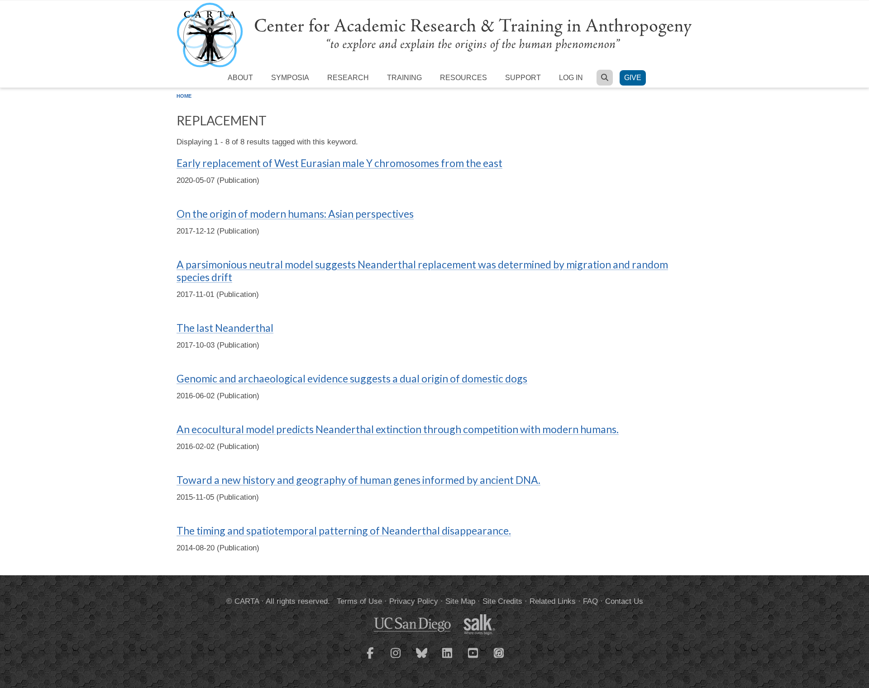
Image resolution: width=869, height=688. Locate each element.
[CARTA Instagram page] (396, 658)
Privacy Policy (413, 601)
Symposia (290, 77)
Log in (571, 77)
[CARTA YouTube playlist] (473, 658)
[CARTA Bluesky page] (422, 658)
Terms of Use (359, 601)
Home (184, 96)
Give (632, 77)
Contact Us (624, 601)
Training (404, 77)
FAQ (590, 601)
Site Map (460, 601)
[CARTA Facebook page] (370, 658)
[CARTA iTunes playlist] (499, 652)
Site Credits (502, 601)
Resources (463, 77)
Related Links (553, 601)
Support (523, 77)
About (240, 77)
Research (348, 77)
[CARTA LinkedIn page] (447, 658)
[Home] (434, 34)
